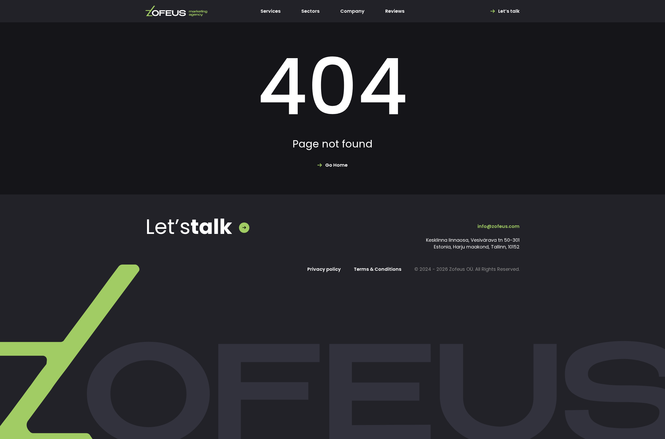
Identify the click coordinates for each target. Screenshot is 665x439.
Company (352, 11)
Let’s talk (509, 11)
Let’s (188, 227)
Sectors (310, 11)
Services (271, 11)
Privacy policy (324, 269)
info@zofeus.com (498, 226)
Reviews (394, 11)
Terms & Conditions (377, 269)
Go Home (336, 165)
